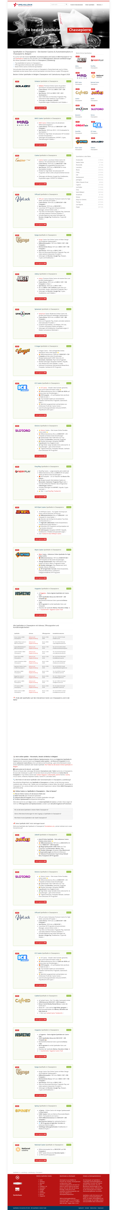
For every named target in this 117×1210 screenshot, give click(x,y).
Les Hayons (89, 204)
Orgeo (89, 207)
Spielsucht (81, 1208)
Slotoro (43, 430)
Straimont (89, 194)
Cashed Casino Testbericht (54, 1013)
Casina (41, 160)
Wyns (40, 554)
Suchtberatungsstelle (71, 1191)
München (42, 1183)
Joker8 (58, 775)
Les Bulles (89, 187)
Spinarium (42, 314)
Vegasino (43, 593)
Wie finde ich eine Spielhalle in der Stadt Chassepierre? (30, 818)
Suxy (89, 190)
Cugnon (89, 185)
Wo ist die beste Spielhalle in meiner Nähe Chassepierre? (31, 810)
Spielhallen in (16, 1172)
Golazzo (41, 86)
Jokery (41, 278)
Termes (89, 202)
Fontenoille (89, 160)
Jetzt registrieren (40, 108)
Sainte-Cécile (89, 162)
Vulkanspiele (51, 775)
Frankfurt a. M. (43, 1186)
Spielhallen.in (19, 58)
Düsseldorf (42, 1188)
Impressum (100, 1208)
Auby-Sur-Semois (89, 199)
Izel (89, 175)
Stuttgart (42, 1189)
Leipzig (41, 1191)
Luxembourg (31, 1172)
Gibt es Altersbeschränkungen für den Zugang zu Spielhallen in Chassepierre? (37, 814)
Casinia (67, 775)
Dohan (89, 197)
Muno (89, 170)
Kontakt (87, 1208)
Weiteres (99, 5)
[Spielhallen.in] (23, 4)
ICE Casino (44, 388)
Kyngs (40, 239)
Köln (41, 1185)
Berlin (41, 1180)
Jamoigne (89, 180)
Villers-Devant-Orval (89, 182)
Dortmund (42, 1193)
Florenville (89, 165)
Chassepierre (53, 81)
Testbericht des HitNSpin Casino (51, 534)
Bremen (42, 1194)
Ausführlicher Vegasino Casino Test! (52, 609)
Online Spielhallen (89, 5)
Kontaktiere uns (50, 826)
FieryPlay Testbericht (54, 491)
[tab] (43, 809)
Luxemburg (24, 1172)
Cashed (38, 775)
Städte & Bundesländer (76, 5)
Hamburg (42, 1181)
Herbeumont (89, 177)
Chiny (89, 172)
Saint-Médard (89, 192)
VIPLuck (41, 199)
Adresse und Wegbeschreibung (33, 637)
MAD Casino (42, 123)
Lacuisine (89, 167)
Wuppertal (42, 1196)
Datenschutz (93, 1208)
